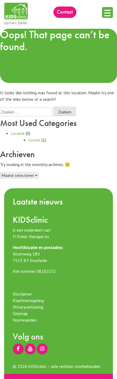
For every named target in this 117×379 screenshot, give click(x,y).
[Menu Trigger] (107, 12)
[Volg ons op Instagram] (42, 349)
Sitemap (20, 313)
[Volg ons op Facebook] (18, 349)
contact (65, 11)
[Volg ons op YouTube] (30, 349)
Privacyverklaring (28, 307)
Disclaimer (22, 294)
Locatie (17, 133)
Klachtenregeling (28, 300)
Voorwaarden (25, 320)
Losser (34, 139)
